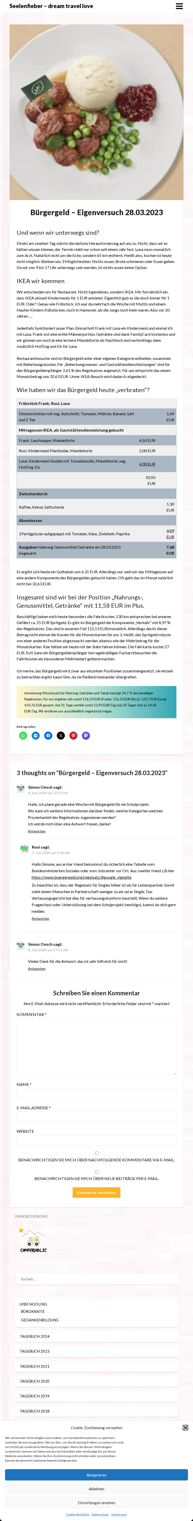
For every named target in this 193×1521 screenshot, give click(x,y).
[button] (185, 1427)
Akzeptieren (96, 1475)
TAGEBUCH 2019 (35, 1396)
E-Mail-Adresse (34, 1107)
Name (24, 1084)
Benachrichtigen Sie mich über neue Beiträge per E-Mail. (96, 1178)
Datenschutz (100, 1514)
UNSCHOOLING (33, 1304)
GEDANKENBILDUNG (40, 1320)
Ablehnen (96, 1489)
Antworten (36, 831)
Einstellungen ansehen (96, 1502)
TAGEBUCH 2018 (35, 1411)
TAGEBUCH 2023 (35, 1351)
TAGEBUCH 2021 (35, 1366)
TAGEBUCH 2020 (35, 1381)
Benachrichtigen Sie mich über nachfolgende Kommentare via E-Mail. (96, 1159)
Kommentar (31, 1014)
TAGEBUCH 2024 (35, 1336)
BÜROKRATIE (33, 1311)
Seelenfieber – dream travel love (51, 6)
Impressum (119, 1514)
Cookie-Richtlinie (77, 1514)
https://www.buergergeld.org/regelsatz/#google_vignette (81, 877)
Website (25, 1131)
